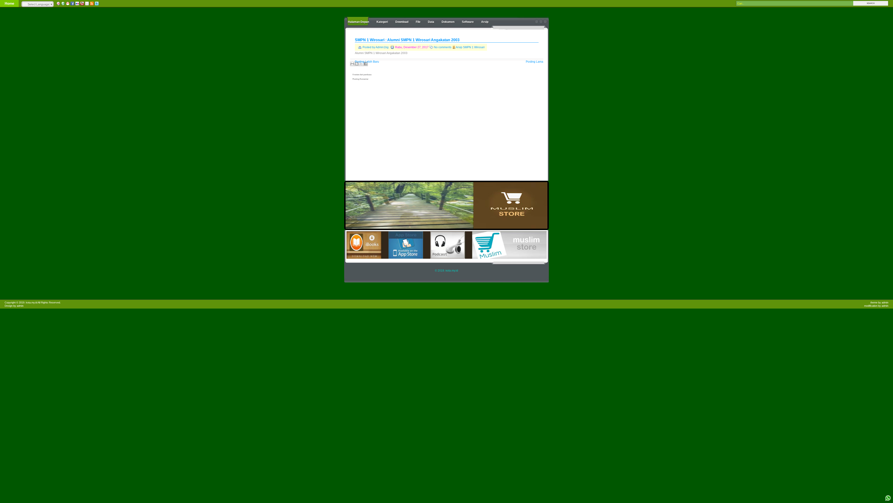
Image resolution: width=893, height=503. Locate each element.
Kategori (382, 22)
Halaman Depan (358, 22)
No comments (442, 47)
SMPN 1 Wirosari (474, 47)
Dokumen (448, 22)
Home (9, 3)
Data (431, 22)
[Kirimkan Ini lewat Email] (352, 63)
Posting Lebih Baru (367, 61)
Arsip (484, 22)
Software (468, 22)
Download (401, 22)
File (418, 22)
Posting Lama (534, 61)
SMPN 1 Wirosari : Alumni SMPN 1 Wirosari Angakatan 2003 (407, 40)
